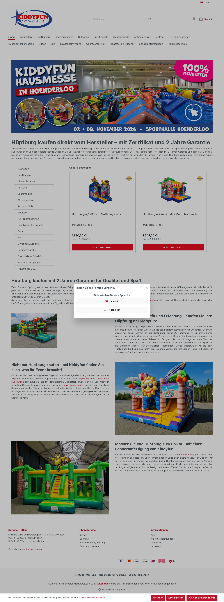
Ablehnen (158, 597)
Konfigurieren (175, 597)
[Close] (147, 287)
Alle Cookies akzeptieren (201, 597)
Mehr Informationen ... (97, 598)
